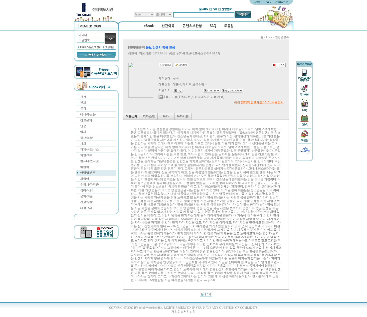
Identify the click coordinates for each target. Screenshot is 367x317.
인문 (83, 126)
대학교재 (86, 208)
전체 (83, 102)
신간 (83, 97)
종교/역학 (86, 138)
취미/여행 (86, 190)
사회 (83, 143)
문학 (83, 108)
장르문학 (86, 120)
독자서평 (183, 116)
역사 (83, 132)
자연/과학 (86, 155)
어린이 (84, 167)
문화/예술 (86, 196)
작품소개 (132, 116)
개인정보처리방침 (183, 311)
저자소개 (149, 116)
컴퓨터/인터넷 (89, 161)
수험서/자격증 (89, 184)
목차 (166, 116)
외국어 (84, 178)
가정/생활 (86, 202)
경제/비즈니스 (89, 149)
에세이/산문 (88, 114)
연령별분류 (87, 172)
